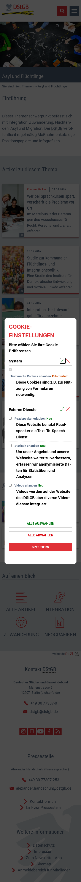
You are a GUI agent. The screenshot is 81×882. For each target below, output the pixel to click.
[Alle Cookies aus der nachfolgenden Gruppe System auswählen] (62, 361)
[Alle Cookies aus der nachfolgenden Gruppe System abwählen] (68, 361)
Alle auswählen (40, 524)
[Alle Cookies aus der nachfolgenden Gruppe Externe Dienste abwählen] (68, 409)
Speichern (40, 547)
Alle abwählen (40, 535)
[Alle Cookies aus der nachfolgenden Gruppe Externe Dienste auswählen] (62, 409)
